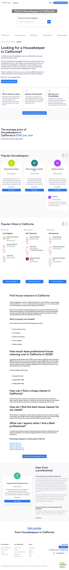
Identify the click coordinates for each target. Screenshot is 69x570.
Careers (31, 550)
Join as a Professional (19, 552)
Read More (39, 518)
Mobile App (4, 554)
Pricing (16, 550)
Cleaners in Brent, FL (15, 443)
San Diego (48, 304)
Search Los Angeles (11, 281)
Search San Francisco (34, 281)
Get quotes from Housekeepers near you (34, 113)
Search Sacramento (57, 281)
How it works (4, 550)
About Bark (32, 547)
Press (30, 556)
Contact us (63, 547)
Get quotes (34, 528)
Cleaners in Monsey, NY (16, 445)
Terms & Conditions (24, 566)
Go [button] (49, 21)
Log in (50, 3)
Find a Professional (6, 547)
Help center (17, 554)
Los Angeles (23, 304)
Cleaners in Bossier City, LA (17, 448)
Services (3, 42)
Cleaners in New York (15, 446)
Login (2, 552)
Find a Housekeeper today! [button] (9, 81)
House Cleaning (11, 42)
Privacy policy (43, 566)
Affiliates (31, 552)
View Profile (11, 190)
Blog (30, 554)
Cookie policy (34, 566)
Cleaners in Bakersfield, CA (17, 449)
